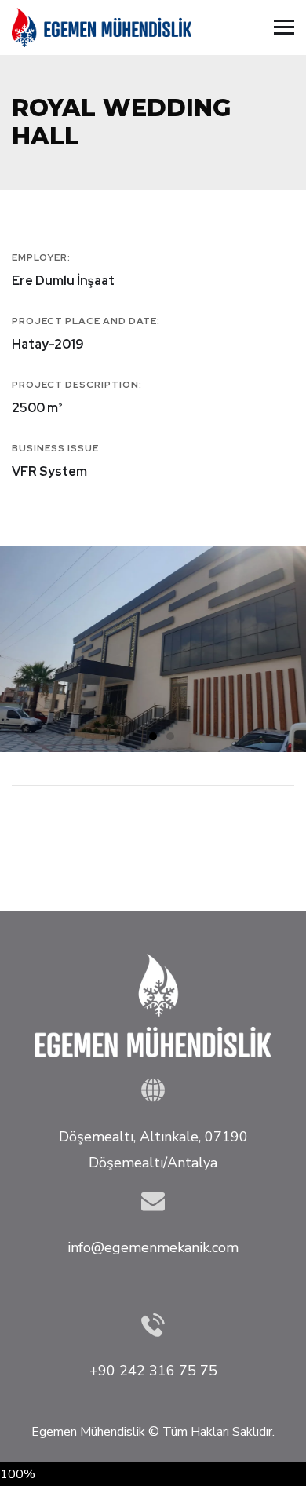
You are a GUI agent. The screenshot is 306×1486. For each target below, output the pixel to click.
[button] (136, 736)
